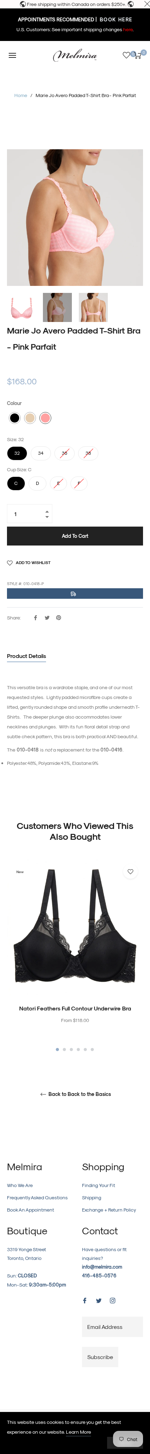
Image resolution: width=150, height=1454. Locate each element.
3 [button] (71, 1049)
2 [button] (64, 1049)
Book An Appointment (30, 1210)
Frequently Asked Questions (37, 1197)
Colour (14, 403)
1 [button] (57, 1049)
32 (17, 450)
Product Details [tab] (26, 655)
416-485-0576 (99, 1275)
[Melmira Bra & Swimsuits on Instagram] (112, 1300)
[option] (75, 956)
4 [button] (78, 1049)
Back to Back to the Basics (79, 1094)
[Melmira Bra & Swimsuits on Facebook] (85, 1300)
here (128, 29)
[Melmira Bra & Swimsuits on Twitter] (99, 1300)
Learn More (78, 1432)
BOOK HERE (115, 19)
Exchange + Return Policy (109, 1210)
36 (64, 450)
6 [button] (92, 1049)
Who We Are (20, 1185)
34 (41, 450)
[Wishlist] (126, 55)
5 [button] (85, 1049)
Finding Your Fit (98, 1185)
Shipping (91, 1197)
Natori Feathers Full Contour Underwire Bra (75, 1008)
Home (20, 95)
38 (88, 450)
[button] (15, 418)
